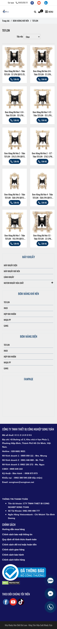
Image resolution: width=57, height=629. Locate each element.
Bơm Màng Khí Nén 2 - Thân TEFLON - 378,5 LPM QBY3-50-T (14, 155)
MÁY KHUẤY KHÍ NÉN (12, 271)
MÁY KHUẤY (28, 257)
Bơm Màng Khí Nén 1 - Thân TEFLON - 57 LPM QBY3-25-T (14, 73)
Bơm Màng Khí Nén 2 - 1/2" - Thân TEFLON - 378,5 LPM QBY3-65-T (42, 155)
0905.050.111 (23, 2)
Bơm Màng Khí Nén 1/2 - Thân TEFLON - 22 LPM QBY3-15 (42, 237)
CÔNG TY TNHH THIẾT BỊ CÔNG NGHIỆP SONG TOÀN (28, 429)
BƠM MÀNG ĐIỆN (28, 336)
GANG (6, 325)
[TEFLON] (6, 11)
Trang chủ (5, 20)
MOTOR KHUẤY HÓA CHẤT (14, 282)
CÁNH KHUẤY (9, 277)
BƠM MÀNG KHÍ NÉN (21, 20)
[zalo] (46, 2)
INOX (6, 308)
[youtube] (39, 2)
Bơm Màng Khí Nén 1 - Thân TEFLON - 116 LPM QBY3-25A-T (15, 237)
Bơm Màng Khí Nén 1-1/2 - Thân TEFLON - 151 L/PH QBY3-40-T (42, 114)
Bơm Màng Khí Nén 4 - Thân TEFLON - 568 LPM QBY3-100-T (42, 196)
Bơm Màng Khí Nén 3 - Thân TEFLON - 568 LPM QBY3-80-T (14, 196)
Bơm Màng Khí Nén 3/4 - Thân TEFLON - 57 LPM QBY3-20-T (42, 73)
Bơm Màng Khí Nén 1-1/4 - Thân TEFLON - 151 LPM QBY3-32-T (14, 114)
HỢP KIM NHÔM (10, 313)
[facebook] (32, 2)
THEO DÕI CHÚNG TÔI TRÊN (16, 594)
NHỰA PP (7, 319)
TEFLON (7, 302)
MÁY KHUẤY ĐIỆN (10, 265)
